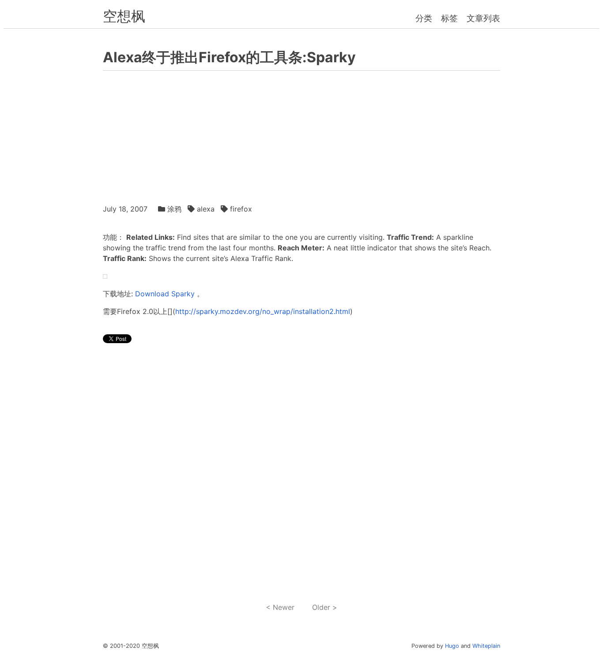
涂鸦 (174, 208)
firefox (241, 208)
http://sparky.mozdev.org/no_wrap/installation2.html (262, 311)
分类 (423, 18)
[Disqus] (301, 473)
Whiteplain (486, 646)
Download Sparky (165, 293)
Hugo (452, 646)
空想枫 (124, 16)
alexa (206, 208)
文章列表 (483, 18)
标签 (449, 18)
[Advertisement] (301, 135)
